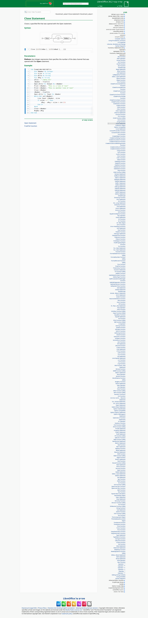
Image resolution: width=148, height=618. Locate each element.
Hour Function (121, 302)
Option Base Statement (118, 407)
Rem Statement (120, 447)
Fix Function (121, 246)
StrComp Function (120, 501)
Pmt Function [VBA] (119, 425)
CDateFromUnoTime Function (119, 92)
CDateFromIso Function (118, 102)
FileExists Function (120, 237)
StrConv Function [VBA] (118, 502)
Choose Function (120, 114)
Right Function (121, 457)
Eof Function (121, 212)
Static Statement (120, 497)
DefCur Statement (120, 177)
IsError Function (120, 331)
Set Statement (121, 477)
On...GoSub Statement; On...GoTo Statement (118, 402)
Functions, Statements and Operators (116, 48)
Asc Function (121, 62)
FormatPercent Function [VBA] (118, 261)
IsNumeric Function (119, 336)
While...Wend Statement (118, 555)
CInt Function (121, 120)
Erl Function (121, 219)
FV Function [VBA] (120, 271)
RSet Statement (120, 465)
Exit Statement (121, 228)
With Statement (120, 557)
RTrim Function (120, 466)
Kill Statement (121, 344)
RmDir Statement (120, 459)
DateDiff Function (120, 163)
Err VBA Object (121, 223)
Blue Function (121, 71)
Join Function (121, 342)
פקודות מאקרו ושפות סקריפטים (115, 29)
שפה (100, 6)
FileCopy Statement (119, 233)
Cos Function (121, 134)
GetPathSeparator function (117, 282)
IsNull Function (120, 335)
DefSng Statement (120, 190)
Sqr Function (121, 492)
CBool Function (120, 78)
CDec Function (121, 109)
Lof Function (121, 362)
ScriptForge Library (118, 582)
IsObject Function (120, 338)
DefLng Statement (120, 187)
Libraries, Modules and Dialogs (116, 44)
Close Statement (120, 123)
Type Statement (120, 535)
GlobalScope (121, 67)
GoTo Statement (120, 295)
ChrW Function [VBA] (119, 118)
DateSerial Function (119, 167)
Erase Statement (120, 217)
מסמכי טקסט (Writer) (117, 14)
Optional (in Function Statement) (119, 418)
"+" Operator (121, 567)
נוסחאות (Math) (119, 25)
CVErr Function (121, 158)
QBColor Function (120, 437)
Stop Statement (120, 499)
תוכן (125, 12)
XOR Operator (121, 560)
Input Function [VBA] (119, 313)
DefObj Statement (120, 188)
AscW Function (121, 64)
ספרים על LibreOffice (74, 598)
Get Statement (121, 288)
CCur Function (121, 82)
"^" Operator (121, 573)
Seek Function (121, 470)
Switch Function (120, 512)
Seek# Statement (120, 472)
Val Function (121, 544)
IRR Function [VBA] (119, 322)
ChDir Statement (120, 111)
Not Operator (121, 387)
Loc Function (121, 360)
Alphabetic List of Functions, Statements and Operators (117, 53)
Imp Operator (121, 307)
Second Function (120, 468)
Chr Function (121, 116)
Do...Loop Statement (119, 203)
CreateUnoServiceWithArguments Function (117, 144)
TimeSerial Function (119, 522)
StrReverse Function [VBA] (117, 506)
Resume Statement (119, 452)
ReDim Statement (120, 443)
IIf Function (122, 304)
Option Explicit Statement (117, 412)
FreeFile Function (120, 266)
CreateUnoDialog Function (117, 138)
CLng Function (121, 122)
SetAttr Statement (120, 475)
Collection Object (120, 125)
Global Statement (120, 289)
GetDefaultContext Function (117, 275)
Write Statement (120, 558)
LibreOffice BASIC (118, 31)
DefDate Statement (119, 179)
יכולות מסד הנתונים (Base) (116, 24)
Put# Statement (120, 434)
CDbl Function (121, 107)
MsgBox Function (120, 382)
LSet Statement (121, 349)
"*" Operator (121, 566)
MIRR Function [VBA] (119, 371)
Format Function (120, 252)
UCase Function (120, 542)
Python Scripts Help (118, 586)
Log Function (121, 363)
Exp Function (121, 230)
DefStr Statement (120, 192)
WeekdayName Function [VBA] (118, 552)
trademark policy (67, 614)
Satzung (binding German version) (87, 608)
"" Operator (122, 571)
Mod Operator (121, 374)
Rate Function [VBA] (119, 439)
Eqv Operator (121, 215)
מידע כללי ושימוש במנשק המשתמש (117, 34)
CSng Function (121, 150)
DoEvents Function (119, 205)
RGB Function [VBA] (119, 456)
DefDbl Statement (120, 181)
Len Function (121, 354)
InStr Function (121, 309)
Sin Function (121, 483)
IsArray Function (120, 326)
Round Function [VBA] (118, 463)
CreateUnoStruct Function (117, 147)
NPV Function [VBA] (119, 392)
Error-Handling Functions (117, 226)
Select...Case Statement (118, 76)
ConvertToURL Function (118, 132)
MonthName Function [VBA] (118, 379)
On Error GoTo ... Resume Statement (117, 399)
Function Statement (119, 270)
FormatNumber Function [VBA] (118, 258)
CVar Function (121, 156)
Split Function (121, 490)
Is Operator (122, 324)
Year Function (121, 562)
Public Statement (120, 432)
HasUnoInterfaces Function (117, 298)
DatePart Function (120, 165)
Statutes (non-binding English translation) (61, 608)
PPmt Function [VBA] (119, 427)
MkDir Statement (120, 372)
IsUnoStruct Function (119, 340)
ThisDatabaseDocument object (118, 520)
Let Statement (121, 356)
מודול (120, 6)
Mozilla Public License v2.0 (73, 610)
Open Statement (120, 405)
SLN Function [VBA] (119, 484)
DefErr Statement (120, 183)
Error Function (121, 224)
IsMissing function (120, 333)
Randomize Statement (118, 441)
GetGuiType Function (119, 277)
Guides (121, 584)
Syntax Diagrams (120, 46)
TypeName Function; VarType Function (119, 538)
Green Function (120, 297)
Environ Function (120, 210)
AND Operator (121, 58)
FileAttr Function (120, 232)
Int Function (121, 318)
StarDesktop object (119, 495)
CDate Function (120, 105)
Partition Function (120, 423)
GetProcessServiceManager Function (117, 279)
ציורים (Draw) (120, 22)
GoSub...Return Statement (117, 293)
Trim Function (121, 530)
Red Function (121, 445)
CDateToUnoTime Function (117, 94)
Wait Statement (120, 546)
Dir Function (121, 201)
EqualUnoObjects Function (117, 214)
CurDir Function (120, 154)
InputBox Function (119, 315)
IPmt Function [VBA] (119, 320)
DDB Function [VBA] (119, 172)
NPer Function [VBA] (119, 391)
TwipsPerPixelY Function (118, 533)
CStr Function (121, 152)
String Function (120, 508)
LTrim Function (121, 351)
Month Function (120, 376)
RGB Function (121, 454)
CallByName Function (119, 75)
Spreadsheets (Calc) (118, 18)
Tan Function (121, 515)
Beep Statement (120, 69)
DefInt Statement (120, 185)
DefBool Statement (119, 176)
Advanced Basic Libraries (116, 580)
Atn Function (121, 66)
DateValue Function (119, 168)
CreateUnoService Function (117, 141)
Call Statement (121, 73)
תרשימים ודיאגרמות (118, 27)
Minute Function (120, 369)
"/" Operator (121, 569)
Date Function (121, 159)
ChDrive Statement (119, 112)
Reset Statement (120, 450)
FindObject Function (119, 241)
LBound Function (120, 345)
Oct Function (121, 396)
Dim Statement (121, 199)
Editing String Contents (118, 575)
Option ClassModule (119, 409)
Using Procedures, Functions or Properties (117, 41)
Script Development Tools (116, 588)
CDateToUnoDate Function (117, 100)
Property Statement (119, 430)
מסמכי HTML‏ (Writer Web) (116, 16)
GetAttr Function (120, 273)
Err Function (121, 221)
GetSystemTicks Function (118, 286)
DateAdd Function (120, 161)
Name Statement (120, 383)
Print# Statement (120, 428)
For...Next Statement (119, 248)
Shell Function (121, 481)
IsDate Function (120, 327)
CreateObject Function (118, 136)
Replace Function (120, 448)
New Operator (121, 385)
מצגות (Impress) (119, 20)
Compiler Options (120, 39)
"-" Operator (121, 564)
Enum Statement (120, 208)
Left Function (121, 353)
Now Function (121, 389)
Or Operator (121, 421)
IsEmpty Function (120, 329)
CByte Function (120, 80)
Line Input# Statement (118, 358)
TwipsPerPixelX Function (118, 531)
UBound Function (120, 540)
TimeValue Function (119, 524)
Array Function (121, 60)
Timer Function (120, 528)
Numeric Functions (119, 394)
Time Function (121, 526)
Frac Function (121, 264)
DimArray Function (119, 197)
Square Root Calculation (118, 493)
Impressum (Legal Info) (29, 608)
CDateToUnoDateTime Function (118, 88)
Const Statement (120, 129)
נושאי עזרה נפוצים (119, 591)
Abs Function (121, 57)
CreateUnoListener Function (117, 140)
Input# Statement (120, 317)
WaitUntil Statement (119, 548)
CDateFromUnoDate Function (119, 97)
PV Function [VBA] (120, 436)
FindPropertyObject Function (119, 243)
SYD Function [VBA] (119, 513)
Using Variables (120, 577)
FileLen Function (120, 239)
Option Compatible (119, 127)
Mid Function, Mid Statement (120, 366)
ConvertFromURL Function (117, 131)
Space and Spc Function (118, 486)
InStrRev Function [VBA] (118, 311)
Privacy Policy (42, 608)
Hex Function (121, 300)
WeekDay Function (119, 549)
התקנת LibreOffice (118, 590)
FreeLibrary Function (119, 268)
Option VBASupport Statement (119, 415)
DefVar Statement (120, 194)
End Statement (121, 206)
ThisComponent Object (118, 517)
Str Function (121, 504)
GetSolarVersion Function (117, 284)
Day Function (121, 170)
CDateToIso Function (119, 103)
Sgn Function (121, 479)
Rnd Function (121, 461)
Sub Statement (121, 510)
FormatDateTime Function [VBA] (117, 254)
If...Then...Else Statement (118, 306)
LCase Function (120, 347)
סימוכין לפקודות (119, 37)
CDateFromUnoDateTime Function (118, 84)
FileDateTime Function (118, 235)
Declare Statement (120, 174)
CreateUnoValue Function (117, 149)
